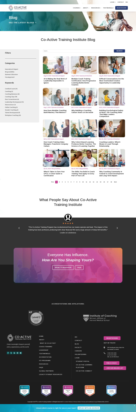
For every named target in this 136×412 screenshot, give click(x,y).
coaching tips (9, 96)
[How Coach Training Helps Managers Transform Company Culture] (56, 128)
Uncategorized (9, 77)
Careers (78, 351)
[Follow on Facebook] (8, 353)
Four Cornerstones (11, 99)
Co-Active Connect (84, 371)
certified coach (10, 89)
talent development (11, 112)
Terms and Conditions (87, 401)
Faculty (78, 347)
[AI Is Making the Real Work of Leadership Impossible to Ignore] (56, 65)
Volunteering (80, 354)
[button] (117, 228)
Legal (95, 401)
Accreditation (45, 357)
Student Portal (82, 361)
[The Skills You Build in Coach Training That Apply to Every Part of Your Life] (84, 158)
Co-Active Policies (68, 401)
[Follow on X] (11, 353)
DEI (76, 337)
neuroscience (9, 104)
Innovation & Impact (11, 69)
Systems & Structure (11, 74)
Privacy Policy (77, 401)
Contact (78, 340)
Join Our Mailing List (114, 368)
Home (41, 336)
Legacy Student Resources (50, 374)
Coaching (8, 91)
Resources (43, 364)
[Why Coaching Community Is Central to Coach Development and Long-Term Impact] (112, 158)
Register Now (112, 338)
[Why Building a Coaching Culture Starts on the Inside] (84, 97)
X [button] (134, 405)
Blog (77, 344)
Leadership (43, 350)
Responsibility (9, 72)
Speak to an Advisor (63, 267)
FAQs (79, 267)
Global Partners (46, 371)
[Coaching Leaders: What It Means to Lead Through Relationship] (112, 128)
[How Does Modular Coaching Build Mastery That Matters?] (56, 97)
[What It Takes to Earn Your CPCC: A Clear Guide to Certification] (56, 158)
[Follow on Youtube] (20, 353)
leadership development (13, 102)
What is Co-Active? (48, 343)
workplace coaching (11, 115)
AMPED (107, 401)
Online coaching (10, 107)
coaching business (11, 94)
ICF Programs (44, 360)
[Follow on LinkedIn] (14, 353)
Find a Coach (111, 363)
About (41, 339)
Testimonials (44, 353)
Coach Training (45, 346)
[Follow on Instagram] (17, 353)
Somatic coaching (11, 110)
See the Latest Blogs (21, 23)
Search (119, 51)
